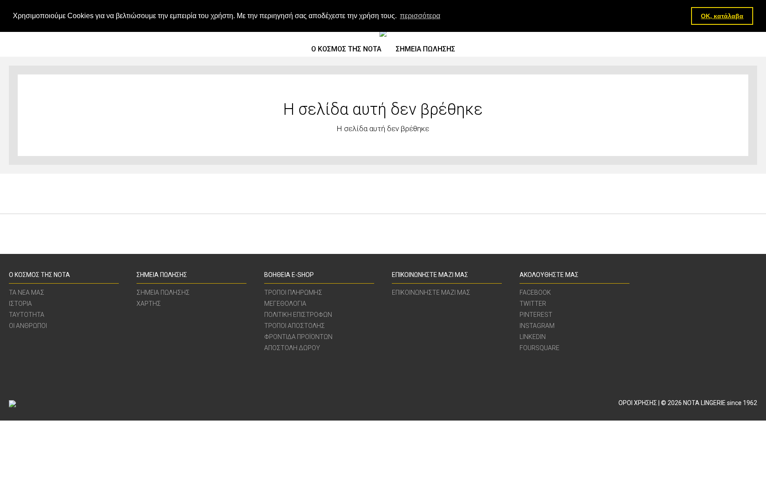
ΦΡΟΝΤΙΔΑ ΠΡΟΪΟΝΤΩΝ (298, 337)
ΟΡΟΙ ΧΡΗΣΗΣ (637, 402)
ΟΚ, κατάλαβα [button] (722, 15)
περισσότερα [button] (420, 15)
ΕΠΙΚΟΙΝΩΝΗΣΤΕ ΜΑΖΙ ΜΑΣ (430, 274)
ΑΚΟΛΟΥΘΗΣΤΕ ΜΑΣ (549, 274)
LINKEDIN (533, 337)
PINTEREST (536, 315)
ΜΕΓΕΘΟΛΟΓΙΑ (285, 303)
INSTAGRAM (537, 326)
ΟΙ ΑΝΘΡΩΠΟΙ (28, 326)
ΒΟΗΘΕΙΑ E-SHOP (289, 274)
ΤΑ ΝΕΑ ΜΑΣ (26, 292)
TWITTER (533, 303)
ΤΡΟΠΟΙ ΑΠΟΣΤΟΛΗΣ (294, 326)
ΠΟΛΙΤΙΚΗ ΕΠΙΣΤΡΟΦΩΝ (298, 315)
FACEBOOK (535, 292)
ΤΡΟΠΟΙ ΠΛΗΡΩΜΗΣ (293, 292)
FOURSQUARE (539, 348)
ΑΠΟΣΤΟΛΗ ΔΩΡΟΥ (292, 348)
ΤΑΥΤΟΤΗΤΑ (26, 315)
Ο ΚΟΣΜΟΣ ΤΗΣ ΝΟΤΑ (346, 49)
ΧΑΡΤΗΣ (149, 303)
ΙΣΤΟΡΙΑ (20, 303)
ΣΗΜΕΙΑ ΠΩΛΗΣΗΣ (425, 49)
